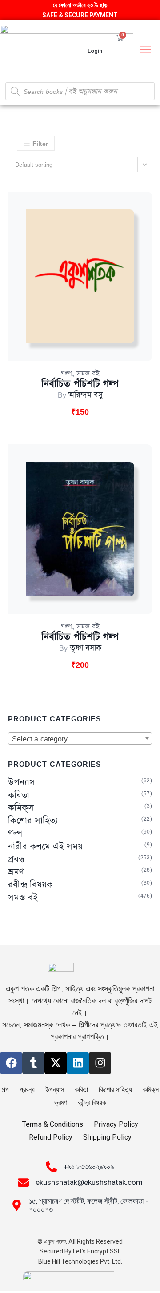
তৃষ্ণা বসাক (85, 648)
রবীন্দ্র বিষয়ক (30, 885)
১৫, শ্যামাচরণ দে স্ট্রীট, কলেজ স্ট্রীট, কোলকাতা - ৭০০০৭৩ (88, 1205)
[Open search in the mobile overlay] (80, 91)
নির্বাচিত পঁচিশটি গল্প (80, 384)
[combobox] (80, 738)
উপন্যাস (21, 783)
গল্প (66, 373)
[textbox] (80, 739)
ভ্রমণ (16, 872)
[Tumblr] (33, 1063)
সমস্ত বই (88, 373)
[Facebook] (11, 1063)
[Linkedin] (78, 1063)
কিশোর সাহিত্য (33, 821)
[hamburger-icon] (146, 50)
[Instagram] (100, 1063)
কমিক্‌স (21, 808)
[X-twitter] (55, 1063)
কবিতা (18, 795)
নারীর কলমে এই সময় (45, 847)
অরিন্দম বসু (85, 395)
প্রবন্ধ (16, 860)
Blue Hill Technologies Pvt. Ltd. (80, 1261)
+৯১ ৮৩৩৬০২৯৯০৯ (89, 1166)
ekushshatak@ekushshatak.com (89, 1182)
